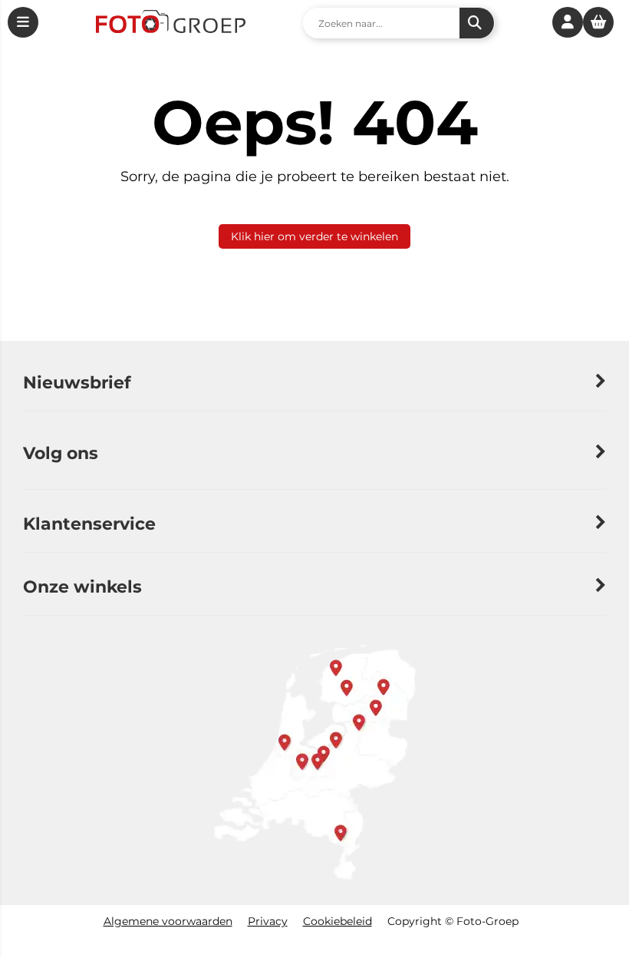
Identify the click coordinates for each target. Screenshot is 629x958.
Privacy (268, 921)
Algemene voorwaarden (168, 921)
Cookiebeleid (337, 921)
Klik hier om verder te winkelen (314, 236)
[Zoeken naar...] (476, 23)
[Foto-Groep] (170, 23)
